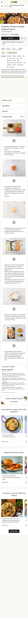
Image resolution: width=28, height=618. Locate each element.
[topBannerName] (14, 10)
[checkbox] (1, 34)
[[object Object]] (21, 38)
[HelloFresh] (14, 2)
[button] (14, 106)
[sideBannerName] (14, 88)
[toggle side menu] (2, 2)
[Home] (2, 6)
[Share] (25, 38)
